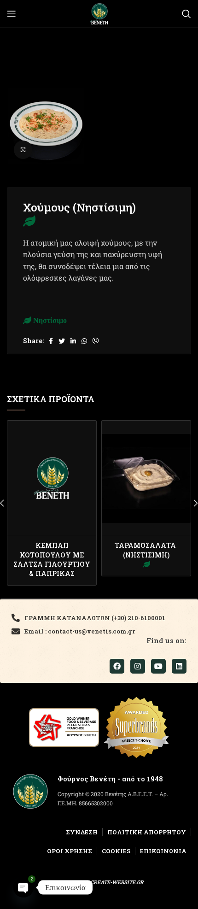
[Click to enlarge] (23, 150)
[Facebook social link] (51, 341)
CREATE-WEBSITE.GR (117, 882)
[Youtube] (158, 666)
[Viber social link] (96, 341)
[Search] (186, 14)
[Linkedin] (179, 666)
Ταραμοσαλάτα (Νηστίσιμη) (146, 550)
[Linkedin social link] (73, 341)
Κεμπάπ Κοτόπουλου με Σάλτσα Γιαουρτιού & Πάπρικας (51, 559)
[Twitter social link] (62, 341)
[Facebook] (117, 666)
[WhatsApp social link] (84, 341)
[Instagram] (137, 666)
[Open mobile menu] (11, 14)
